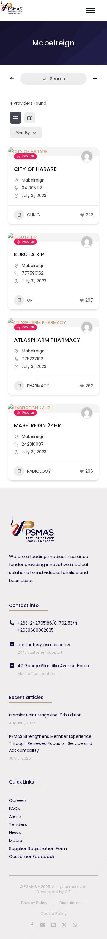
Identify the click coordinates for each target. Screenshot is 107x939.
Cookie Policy (53, 913)
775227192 (32, 358)
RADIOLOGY (39, 471)
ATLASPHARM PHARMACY (47, 340)
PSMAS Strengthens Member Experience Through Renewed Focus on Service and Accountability (50, 743)
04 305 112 (32, 187)
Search (57, 79)
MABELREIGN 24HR (37, 425)
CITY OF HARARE (35, 169)
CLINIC (33, 215)
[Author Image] (87, 156)
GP (30, 300)
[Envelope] (42, 924)
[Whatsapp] (75, 924)
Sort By (23, 132)
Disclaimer (69, 902)
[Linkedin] (53, 924)
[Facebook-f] (32, 924)
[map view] (30, 118)
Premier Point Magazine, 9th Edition (45, 715)
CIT (68, 891)
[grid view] (15, 118)
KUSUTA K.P (29, 254)
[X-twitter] (64, 924)
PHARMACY (38, 386)
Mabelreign (33, 180)
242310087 (33, 444)
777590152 (32, 273)
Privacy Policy (34, 902)
